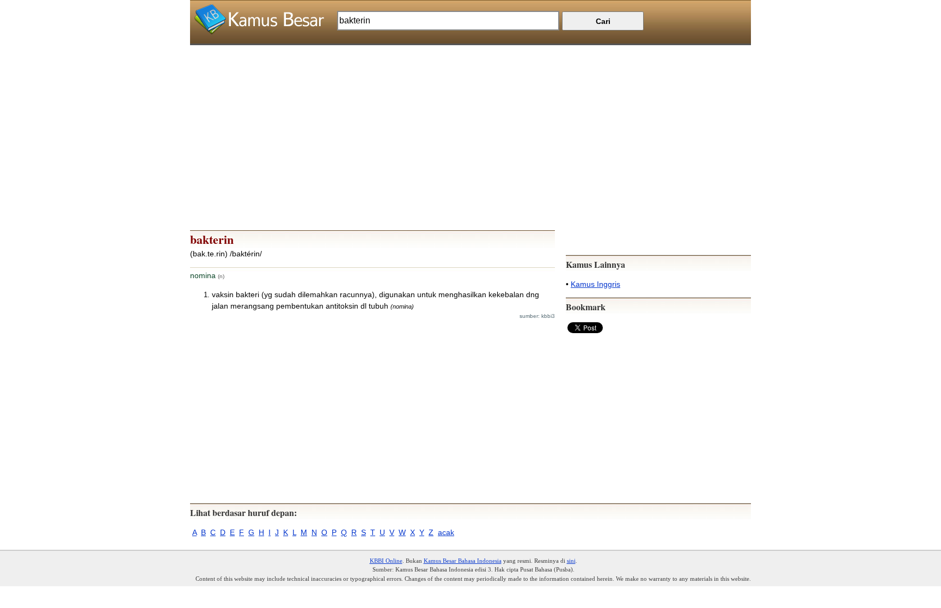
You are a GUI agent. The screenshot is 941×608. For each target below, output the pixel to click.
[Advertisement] (470, 121)
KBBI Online (386, 560)
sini (571, 560)
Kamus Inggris (595, 284)
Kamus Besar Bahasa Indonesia (463, 560)
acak (446, 532)
